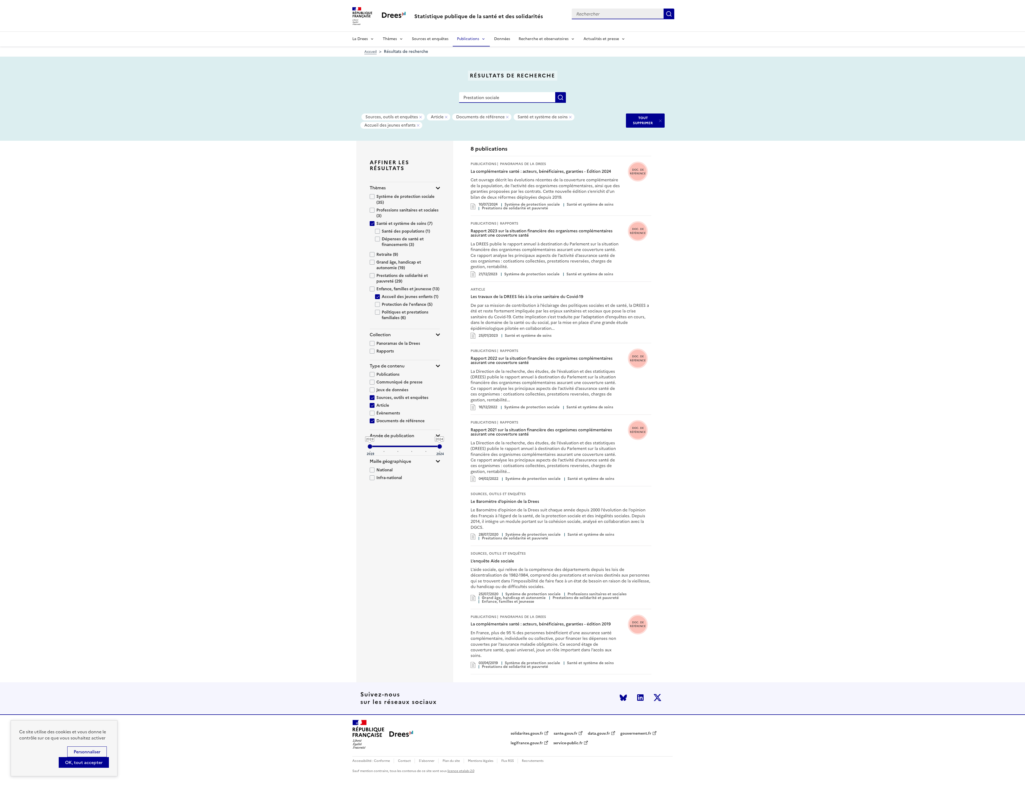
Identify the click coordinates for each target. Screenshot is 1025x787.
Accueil (370, 51)
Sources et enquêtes (430, 39)
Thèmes (390, 39)
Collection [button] (380, 335)
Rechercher (669, 14)
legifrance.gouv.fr (527, 743)
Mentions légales (480, 761)
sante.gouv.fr (565, 733)
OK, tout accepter (83, 762)
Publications (468, 39)
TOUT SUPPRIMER (643, 120)
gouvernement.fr (635, 733)
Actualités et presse (601, 39)
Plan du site (451, 761)
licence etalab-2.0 (460, 771)
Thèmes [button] (378, 188)
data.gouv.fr (599, 733)
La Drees (360, 39)
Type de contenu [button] (387, 366)
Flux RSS (507, 761)
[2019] (370, 446)
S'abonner (427, 761)
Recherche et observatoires (544, 39)
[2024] (439, 446)
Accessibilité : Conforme (371, 761)
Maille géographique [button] (390, 461)
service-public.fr (568, 743)
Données (502, 39)
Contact (404, 761)
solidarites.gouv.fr (527, 733)
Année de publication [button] (392, 436)
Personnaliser (87, 752)
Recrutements (532, 761)
